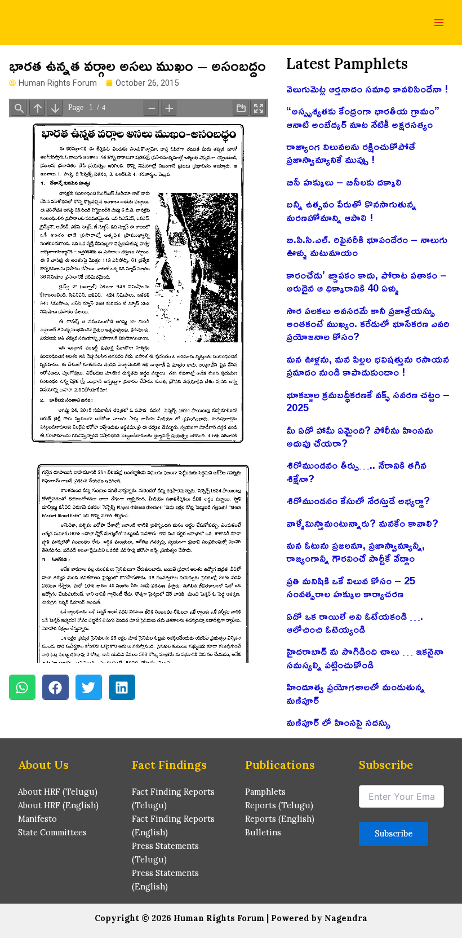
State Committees (52, 832)
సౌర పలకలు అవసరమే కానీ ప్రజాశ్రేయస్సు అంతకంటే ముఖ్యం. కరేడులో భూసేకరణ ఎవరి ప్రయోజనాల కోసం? (368, 323)
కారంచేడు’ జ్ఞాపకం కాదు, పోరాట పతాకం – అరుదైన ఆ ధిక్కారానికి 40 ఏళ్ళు (366, 281)
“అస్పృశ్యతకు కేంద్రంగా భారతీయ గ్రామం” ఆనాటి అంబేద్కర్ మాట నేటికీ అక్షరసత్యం (362, 117)
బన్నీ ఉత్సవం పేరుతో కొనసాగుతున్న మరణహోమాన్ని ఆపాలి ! (351, 210)
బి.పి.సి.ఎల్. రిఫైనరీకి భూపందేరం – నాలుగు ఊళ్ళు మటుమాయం (366, 246)
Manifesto (37, 818)
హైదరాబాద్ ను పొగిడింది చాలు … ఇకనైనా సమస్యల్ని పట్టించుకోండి (364, 657)
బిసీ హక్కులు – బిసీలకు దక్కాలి (344, 181)
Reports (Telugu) (279, 805)
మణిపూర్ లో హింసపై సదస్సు (338, 722)
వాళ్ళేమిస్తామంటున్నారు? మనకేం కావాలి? (362, 522)
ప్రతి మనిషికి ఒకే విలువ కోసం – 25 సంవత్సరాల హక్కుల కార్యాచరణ (350, 587)
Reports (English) (279, 818)
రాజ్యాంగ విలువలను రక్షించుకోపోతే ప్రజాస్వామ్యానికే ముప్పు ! (350, 152)
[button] (22, 687)
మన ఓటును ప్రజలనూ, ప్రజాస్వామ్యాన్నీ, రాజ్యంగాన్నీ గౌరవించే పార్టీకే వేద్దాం (355, 551)
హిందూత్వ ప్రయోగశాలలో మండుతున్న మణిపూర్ (355, 693)
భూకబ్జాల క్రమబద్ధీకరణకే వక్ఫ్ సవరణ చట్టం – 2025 (368, 401)
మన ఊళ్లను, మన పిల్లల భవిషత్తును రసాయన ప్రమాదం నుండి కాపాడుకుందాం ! (367, 365)
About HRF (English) (58, 805)
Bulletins (263, 832)
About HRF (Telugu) (57, 791)
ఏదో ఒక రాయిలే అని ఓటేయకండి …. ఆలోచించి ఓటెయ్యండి (354, 622)
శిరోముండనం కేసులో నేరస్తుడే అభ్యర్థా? (358, 500)
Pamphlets (265, 791)
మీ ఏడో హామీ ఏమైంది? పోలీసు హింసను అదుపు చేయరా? (359, 436)
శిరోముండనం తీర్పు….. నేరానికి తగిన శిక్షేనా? (356, 471)
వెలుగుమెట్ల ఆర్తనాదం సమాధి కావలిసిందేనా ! (367, 88)
